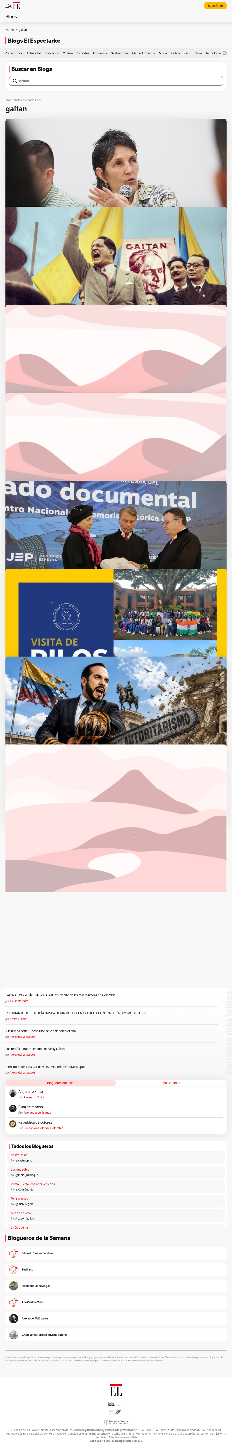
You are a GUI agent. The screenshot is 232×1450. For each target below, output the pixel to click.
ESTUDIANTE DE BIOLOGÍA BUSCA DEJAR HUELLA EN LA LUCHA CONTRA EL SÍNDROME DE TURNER (77, 1013)
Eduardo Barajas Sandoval (38, 1253)
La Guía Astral (20, 1227)
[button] (226, 53)
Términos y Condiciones (88, 1430)
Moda (163, 53)
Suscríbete (215, 6)
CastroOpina (19, 1155)
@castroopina (23, 1160)
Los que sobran (21, 1169)
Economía (100, 53)
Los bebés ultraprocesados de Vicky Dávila (35, 1049)
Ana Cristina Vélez (33, 1302)
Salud (187, 53)
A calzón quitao (21, 1213)
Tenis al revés (19, 1198)
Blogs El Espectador (34, 40)
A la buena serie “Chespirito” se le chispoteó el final (40, 1031)
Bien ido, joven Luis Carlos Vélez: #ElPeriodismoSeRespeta (45, 1067)
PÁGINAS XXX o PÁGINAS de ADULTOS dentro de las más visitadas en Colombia (60, 995)
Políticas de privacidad (119, 1430)
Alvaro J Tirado (18, 1019)
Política (175, 53)
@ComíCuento (24, 1189)
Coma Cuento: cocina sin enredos (33, 1184)
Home (9, 30)
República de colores (35, 1122)
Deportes (82, 53)
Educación (52, 53)
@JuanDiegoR (24, 1204)
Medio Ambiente (143, 53)
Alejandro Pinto (19, 1001)
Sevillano (27, 1269)
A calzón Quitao (24, 1218)
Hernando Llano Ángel (36, 1286)
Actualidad (34, 53)
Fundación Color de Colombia (43, 1128)
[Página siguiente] (135, 834)
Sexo (198, 53)
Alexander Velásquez (22, 1036)
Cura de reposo (30, 1107)
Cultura (68, 53)
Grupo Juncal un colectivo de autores (44, 1334)
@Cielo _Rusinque (26, 1175)
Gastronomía (119, 53)
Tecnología (213, 53)
